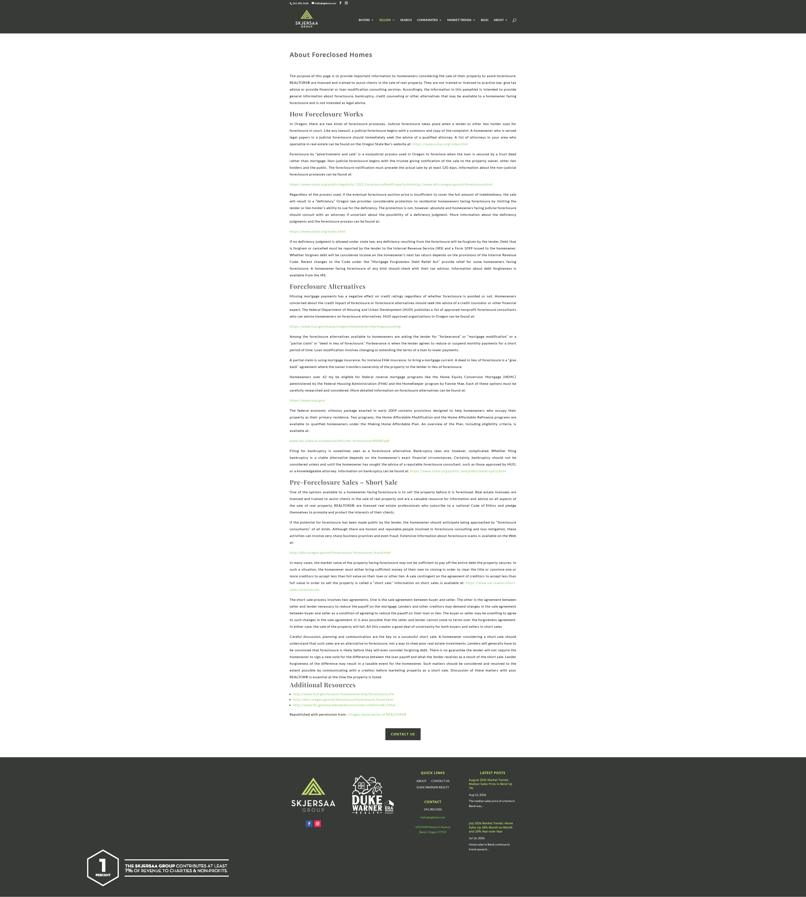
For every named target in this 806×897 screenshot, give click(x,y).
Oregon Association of (367, 714)
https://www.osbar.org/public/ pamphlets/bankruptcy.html (458, 471)
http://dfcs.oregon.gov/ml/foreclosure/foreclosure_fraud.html (343, 699)
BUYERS (364, 20)
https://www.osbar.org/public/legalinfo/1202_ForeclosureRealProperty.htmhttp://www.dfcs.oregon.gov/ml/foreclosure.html (391, 184)
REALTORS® (396, 714)
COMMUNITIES (427, 20)
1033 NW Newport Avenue (432, 827)
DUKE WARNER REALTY (433, 787)
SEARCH (406, 20)
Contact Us (403, 734)
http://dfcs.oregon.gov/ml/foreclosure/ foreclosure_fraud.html (341, 552)
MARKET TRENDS (459, 20)
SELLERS (385, 20)
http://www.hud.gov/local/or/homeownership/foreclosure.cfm (343, 694)
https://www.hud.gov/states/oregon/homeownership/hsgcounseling (345, 326)
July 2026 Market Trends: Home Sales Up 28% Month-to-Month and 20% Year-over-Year (491, 827)
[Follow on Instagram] (317, 823)
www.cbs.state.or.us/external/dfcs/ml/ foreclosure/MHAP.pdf (340, 441)
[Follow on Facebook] (309, 823)
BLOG (484, 20)
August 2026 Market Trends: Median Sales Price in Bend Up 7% (490, 784)
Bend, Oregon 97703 (432, 832)
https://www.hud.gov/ (308, 400)
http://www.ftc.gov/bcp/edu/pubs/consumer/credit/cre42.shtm (344, 705)
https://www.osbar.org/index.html (440, 144)
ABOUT (499, 20)
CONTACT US (440, 781)
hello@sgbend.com (433, 817)
